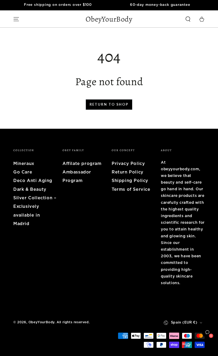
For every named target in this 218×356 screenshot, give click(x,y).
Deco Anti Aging (32, 181)
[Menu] (16, 19)
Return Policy (128, 172)
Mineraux (23, 164)
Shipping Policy (130, 181)
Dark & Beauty (30, 189)
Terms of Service (131, 189)
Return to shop (109, 104)
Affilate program (82, 164)
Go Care (22, 172)
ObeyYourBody (41, 322)
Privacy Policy (128, 164)
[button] (188, 19)
